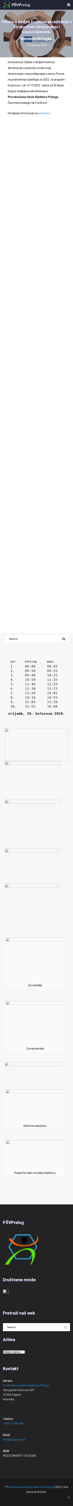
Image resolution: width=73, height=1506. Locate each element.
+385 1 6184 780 (13, 1423)
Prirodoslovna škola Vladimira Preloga (26, 1385)
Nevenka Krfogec (36, 38)
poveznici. (44, 113)
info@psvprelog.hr (14, 1439)
